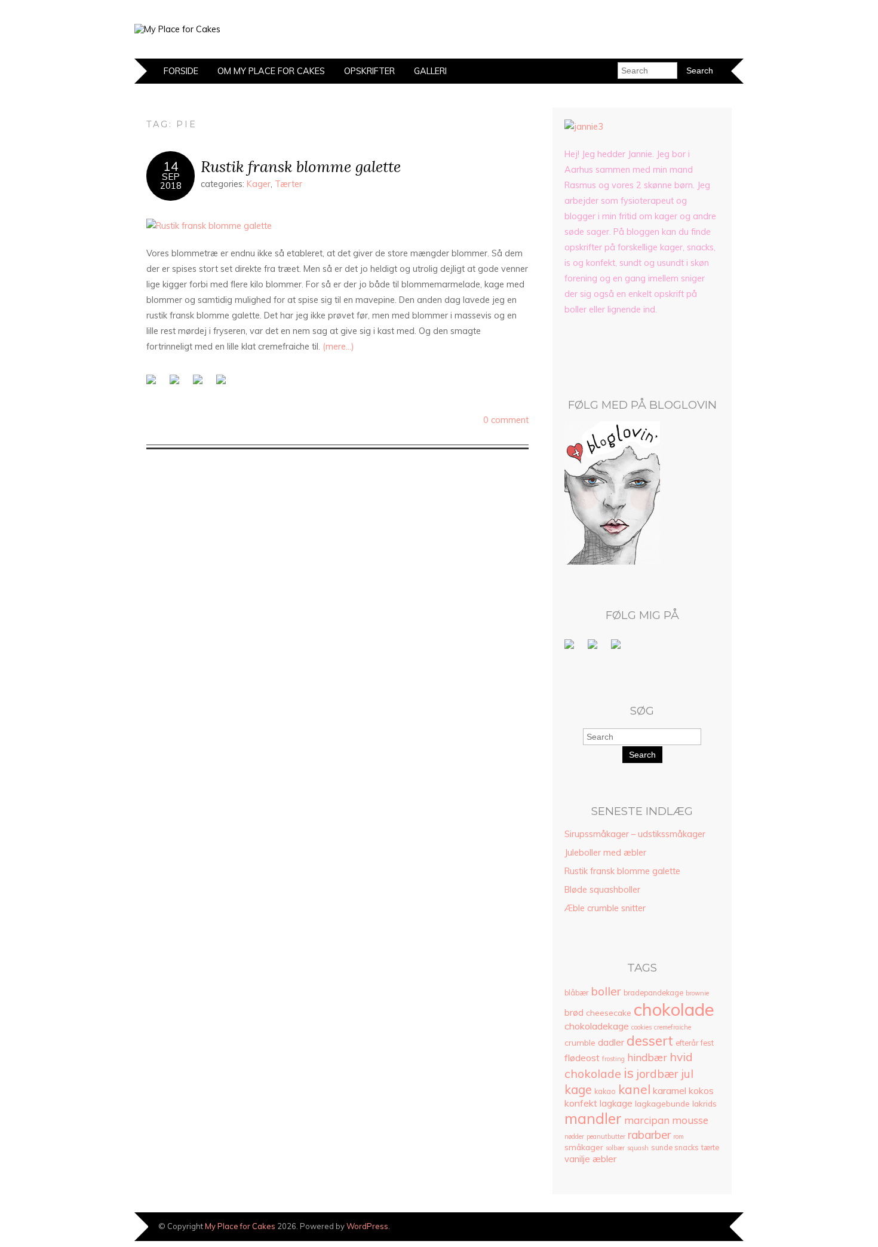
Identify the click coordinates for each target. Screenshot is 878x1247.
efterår (687, 1042)
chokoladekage (596, 1026)
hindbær (647, 1057)
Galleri (430, 71)
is (629, 1072)
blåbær (576, 992)
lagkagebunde (662, 1103)
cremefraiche (672, 1027)
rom (678, 1136)
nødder (574, 1136)
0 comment (506, 420)
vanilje (577, 1159)
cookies (641, 1027)
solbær (615, 1148)
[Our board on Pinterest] (595, 646)
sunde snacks (675, 1147)
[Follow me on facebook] (571, 646)
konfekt (580, 1103)
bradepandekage (653, 992)
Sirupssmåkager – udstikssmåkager (634, 834)
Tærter (288, 184)
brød (574, 1012)
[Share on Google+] (200, 382)
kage (578, 1089)
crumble (579, 1042)
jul (687, 1073)
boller (606, 990)
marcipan (647, 1120)
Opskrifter (369, 71)
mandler (593, 1118)
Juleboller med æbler (605, 852)
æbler (604, 1159)
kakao (605, 1091)
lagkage (616, 1103)
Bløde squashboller (602, 889)
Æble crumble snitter (605, 908)
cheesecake (608, 1012)
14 (171, 166)
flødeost (582, 1058)
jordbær (657, 1073)
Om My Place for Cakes (271, 71)
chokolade (674, 1009)
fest (707, 1042)
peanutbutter (606, 1136)
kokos (701, 1090)
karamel (669, 1090)
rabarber (649, 1134)
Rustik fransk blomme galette (301, 166)
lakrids (704, 1103)
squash (638, 1148)
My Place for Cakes (240, 1226)
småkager (583, 1147)
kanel (634, 1089)
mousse (690, 1120)
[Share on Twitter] (177, 382)
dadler (611, 1042)
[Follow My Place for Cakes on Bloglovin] (612, 561)
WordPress (367, 1226)
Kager (259, 184)
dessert (650, 1040)
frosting (613, 1059)
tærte (710, 1147)
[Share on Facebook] (153, 382)
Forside (181, 71)
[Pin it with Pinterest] (223, 382)
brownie (697, 993)
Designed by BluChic (703, 1226)
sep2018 (171, 181)
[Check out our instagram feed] (618, 646)
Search (642, 754)
